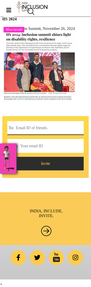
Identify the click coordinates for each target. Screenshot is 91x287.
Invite (45, 163)
